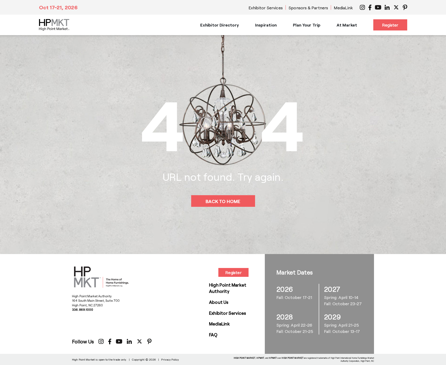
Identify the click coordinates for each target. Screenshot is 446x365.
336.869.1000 (82, 309)
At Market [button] (347, 24)
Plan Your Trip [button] (307, 24)
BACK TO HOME (223, 201)
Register (390, 24)
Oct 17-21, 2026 (58, 7)
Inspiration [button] (266, 24)
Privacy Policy (170, 359)
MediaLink (343, 7)
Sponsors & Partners (308, 7)
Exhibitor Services (266, 7)
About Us (219, 302)
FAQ (213, 334)
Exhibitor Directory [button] (219, 24)
